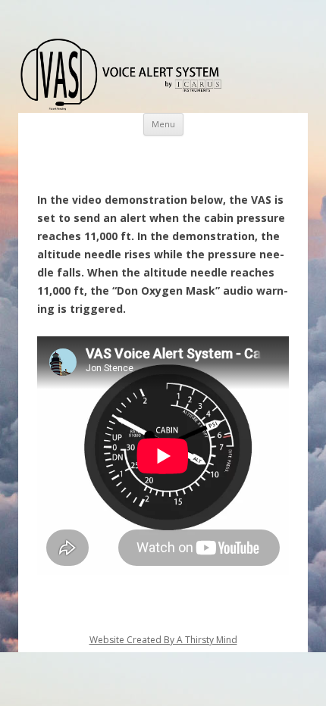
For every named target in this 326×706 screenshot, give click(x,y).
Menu (163, 124)
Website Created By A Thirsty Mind (163, 639)
